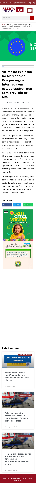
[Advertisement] (18, 289)
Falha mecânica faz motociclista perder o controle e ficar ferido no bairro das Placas (16, 417)
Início (4, 24)
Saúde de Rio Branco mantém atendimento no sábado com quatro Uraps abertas (17, 376)
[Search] (32, 18)
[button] (30, 10)
